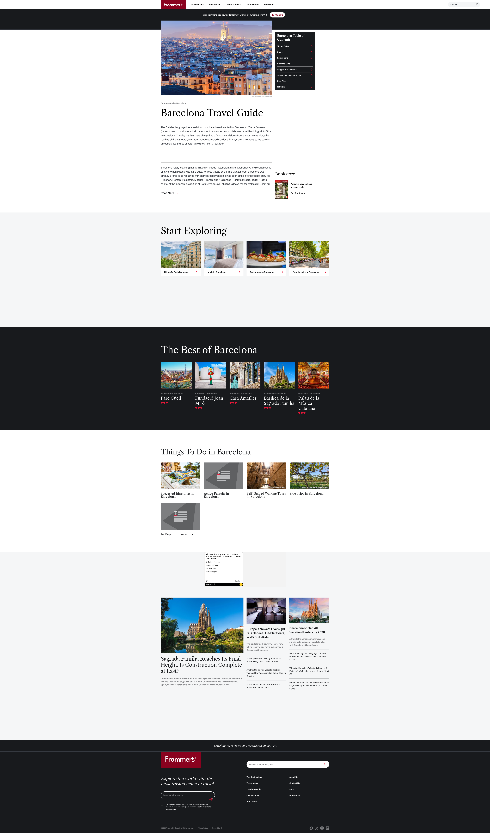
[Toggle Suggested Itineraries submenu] (312, 69)
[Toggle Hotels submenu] (312, 52)
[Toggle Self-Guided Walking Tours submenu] (312, 75)
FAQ (291, 789)
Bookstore (269, 4)
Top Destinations (254, 777)
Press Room (295, 795)
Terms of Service (217, 828)
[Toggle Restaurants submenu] (312, 58)
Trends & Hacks (233, 4)
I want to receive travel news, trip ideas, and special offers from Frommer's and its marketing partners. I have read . (189, 806)
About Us (293, 777)
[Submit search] (478, 4)
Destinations (197, 4)
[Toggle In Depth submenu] (312, 87)
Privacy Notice (203, 828)
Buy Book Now (298, 193)
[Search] (325, 764)
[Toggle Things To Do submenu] (312, 46)
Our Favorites (252, 4)
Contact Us (294, 783)
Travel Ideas (214, 4)
